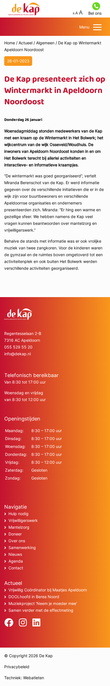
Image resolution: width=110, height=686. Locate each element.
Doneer (15, 534)
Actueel (25, 42)
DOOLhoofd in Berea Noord (33, 596)
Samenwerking (22, 547)
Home (9, 42)
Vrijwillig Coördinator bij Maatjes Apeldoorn (47, 589)
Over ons (16, 540)
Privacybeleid (16, 666)
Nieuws (15, 554)
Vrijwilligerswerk (23, 520)
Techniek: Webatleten (24, 677)
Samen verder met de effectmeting (40, 610)
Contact (15, 567)
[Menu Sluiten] (97, 27)
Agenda (15, 561)
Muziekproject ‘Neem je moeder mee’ (42, 603)
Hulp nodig (18, 513)
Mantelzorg (18, 527)
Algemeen (45, 42)
